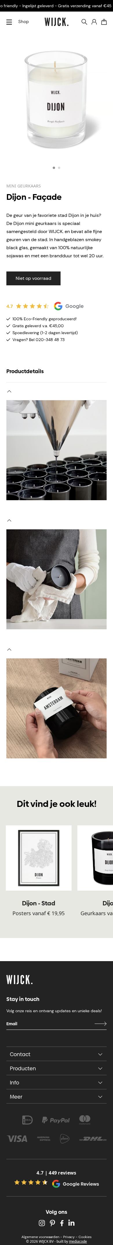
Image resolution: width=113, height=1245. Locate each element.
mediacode (78, 1241)
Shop (23, 22)
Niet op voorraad (33, 278)
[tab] (54, 168)
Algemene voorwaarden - (41, 1237)
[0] (104, 21)
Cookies (85, 1237)
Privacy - (70, 1237)
